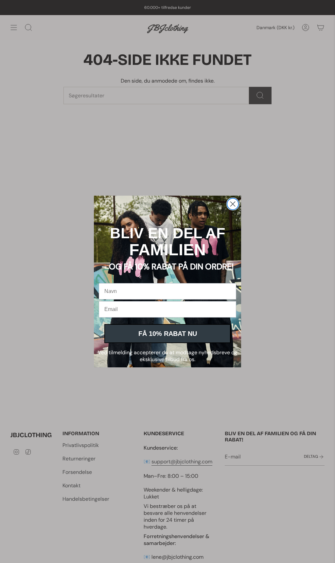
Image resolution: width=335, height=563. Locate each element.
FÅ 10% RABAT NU (167, 333)
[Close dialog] (232, 204)
